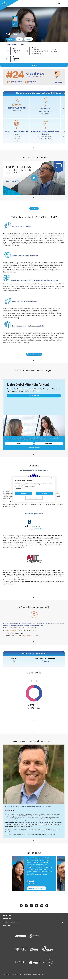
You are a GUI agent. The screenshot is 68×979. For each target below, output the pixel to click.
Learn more (18, 488)
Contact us (34, 208)
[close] (51, 477)
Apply (19, 39)
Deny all (44, 493)
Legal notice (27, 974)
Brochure (10, 39)
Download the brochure (34, 354)
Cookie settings (34, 498)
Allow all (23, 493)
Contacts (28, 39)
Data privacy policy (38, 974)
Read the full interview (36, 888)
